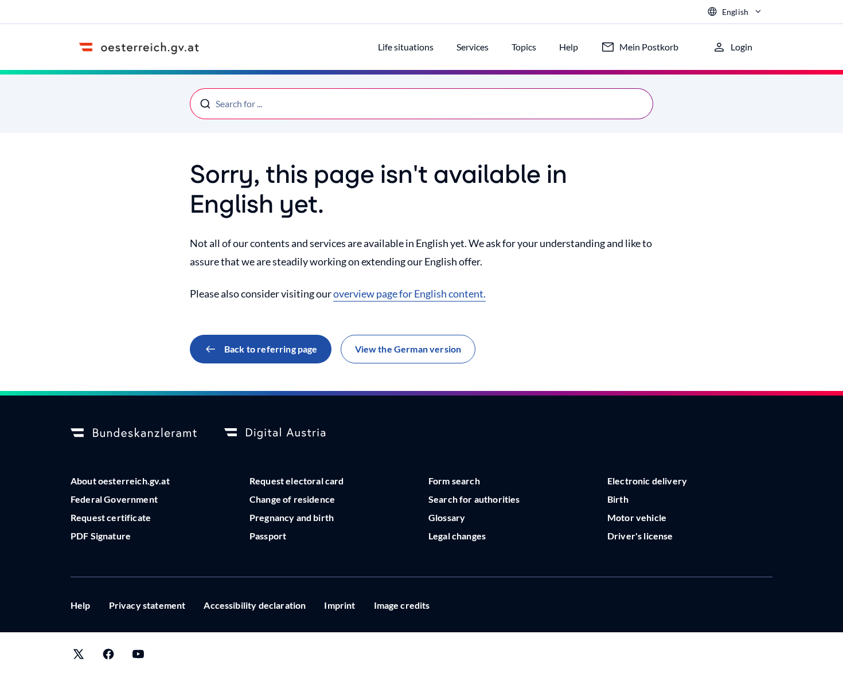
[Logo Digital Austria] (287, 433)
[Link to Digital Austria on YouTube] (138, 656)
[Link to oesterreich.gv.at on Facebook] (108, 656)
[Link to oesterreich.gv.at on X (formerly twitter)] (79, 656)
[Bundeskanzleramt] (134, 433)
